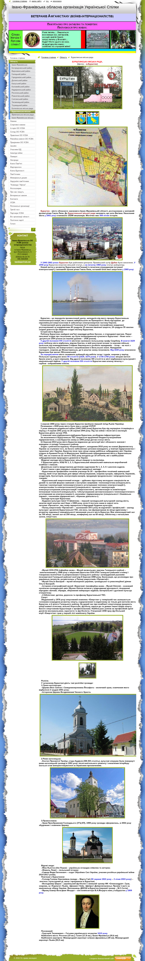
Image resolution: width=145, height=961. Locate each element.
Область (63, 57)
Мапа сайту (36, 1)
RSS (47, 1)
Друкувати (57, 1)
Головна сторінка (48, 57)
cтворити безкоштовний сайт (101, 958)
